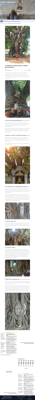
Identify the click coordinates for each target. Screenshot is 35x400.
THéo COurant (7, 397)
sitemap (30, 398)
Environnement (8, 70)
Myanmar (3, 23)
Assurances (21, 398)
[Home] (0, 23)
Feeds (30, 396)
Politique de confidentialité (21, 396)
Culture (6, 23)
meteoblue (26, 368)
